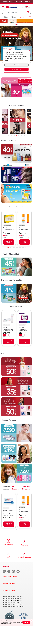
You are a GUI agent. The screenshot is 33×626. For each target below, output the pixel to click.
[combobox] (16, 12)
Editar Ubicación (16, 69)
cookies (9, 623)
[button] (23, 7)
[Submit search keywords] (28, 12)
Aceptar (26, 622)
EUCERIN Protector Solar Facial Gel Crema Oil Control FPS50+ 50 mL (24, 231)
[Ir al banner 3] (17, 24)
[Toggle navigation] (3, 7)
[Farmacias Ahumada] (11, 7)
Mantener (16, 65)
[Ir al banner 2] (16, 24)
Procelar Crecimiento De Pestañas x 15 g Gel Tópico (8, 331)
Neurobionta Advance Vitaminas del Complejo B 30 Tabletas (8, 515)
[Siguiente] (30, 86)
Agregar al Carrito (9, 242)
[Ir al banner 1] (15, 24)
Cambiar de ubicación (22, 17)
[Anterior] (3, 86)
